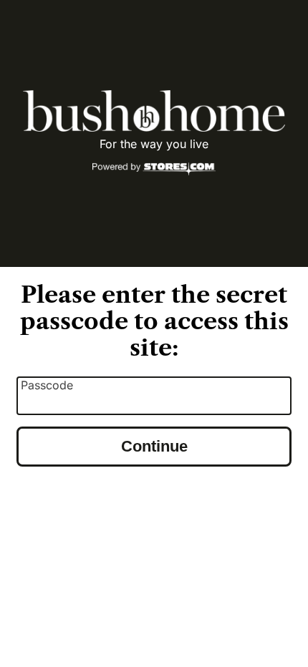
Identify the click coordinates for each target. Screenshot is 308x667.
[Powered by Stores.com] (154, 169)
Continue (154, 446)
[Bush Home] (154, 111)
